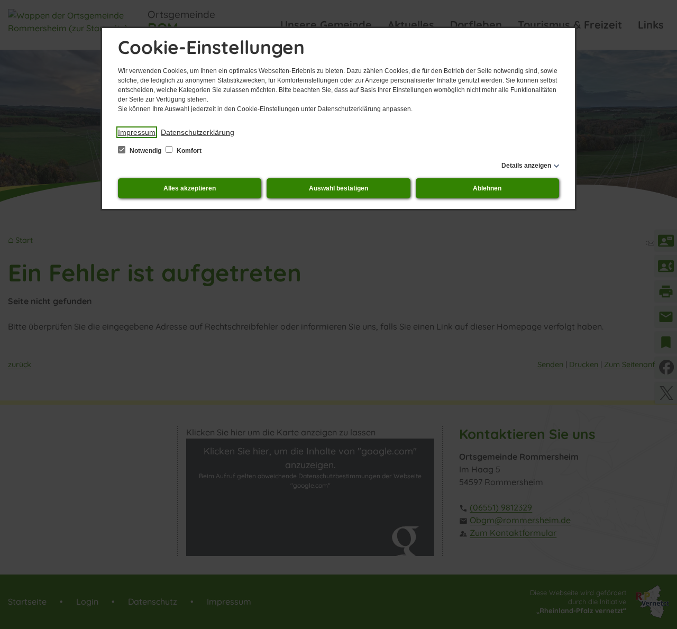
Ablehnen (487, 188)
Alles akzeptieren (189, 188)
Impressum (136, 132)
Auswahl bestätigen (338, 188)
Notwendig (145, 150)
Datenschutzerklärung (197, 132)
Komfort (188, 150)
